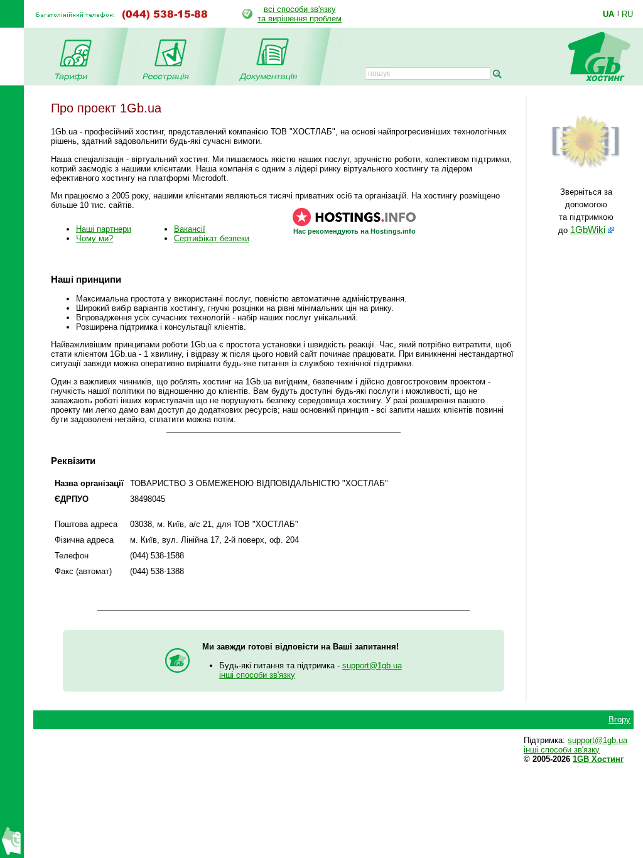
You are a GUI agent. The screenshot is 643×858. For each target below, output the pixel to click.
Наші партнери (103, 229)
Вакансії (189, 229)
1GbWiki (587, 230)
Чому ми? (94, 238)
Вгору (619, 719)
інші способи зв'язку (257, 675)
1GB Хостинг (598, 759)
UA (608, 13)
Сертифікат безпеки (211, 238)
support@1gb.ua (372, 665)
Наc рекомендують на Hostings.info (354, 231)
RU (627, 13)
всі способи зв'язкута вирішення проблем (299, 13)
